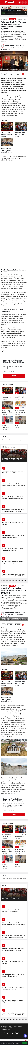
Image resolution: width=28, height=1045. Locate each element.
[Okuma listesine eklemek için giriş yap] (23, 74)
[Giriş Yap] (23, 2)
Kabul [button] (25, 1043)
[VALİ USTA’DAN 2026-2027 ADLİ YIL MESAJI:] (7, 129)
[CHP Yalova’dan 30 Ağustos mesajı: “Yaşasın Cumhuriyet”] (14, 558)
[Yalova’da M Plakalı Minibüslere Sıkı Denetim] (21, 129)
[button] (20, 2)
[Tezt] (20, 423)
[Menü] (2, 2)
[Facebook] (3, 1033)
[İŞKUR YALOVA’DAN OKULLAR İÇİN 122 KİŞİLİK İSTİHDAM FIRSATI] (14, 532)
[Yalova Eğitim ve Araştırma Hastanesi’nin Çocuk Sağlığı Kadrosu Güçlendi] (14, 507)
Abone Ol (14, 375)
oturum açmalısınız (20, 440)
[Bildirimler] (25, 2)
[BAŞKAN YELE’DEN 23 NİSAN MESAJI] (7, 423)
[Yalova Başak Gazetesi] (10, 2)
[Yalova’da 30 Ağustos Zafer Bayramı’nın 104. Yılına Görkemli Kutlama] (14, 468)
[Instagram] (12, 1033)
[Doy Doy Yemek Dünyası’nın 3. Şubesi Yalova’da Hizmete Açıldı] (14, 545)
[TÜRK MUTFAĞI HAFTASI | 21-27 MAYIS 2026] (20, 408)
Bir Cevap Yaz (7, 437)
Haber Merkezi (9, 45)
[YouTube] (17, 1033)
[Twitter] (7, 1033)
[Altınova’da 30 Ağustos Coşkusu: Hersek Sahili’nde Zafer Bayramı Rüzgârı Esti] (14, 481)
